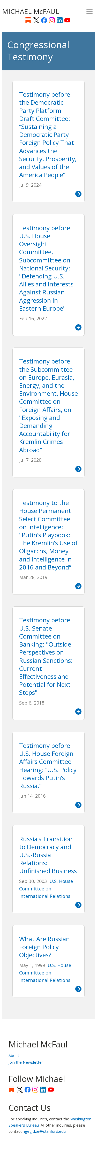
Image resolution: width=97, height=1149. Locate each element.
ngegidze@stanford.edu (44, 1131)
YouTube (67, 20)
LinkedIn (60, 20)
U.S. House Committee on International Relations (46, 888)
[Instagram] (52, 20)
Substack (28, 20)
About (14, 1055)
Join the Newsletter (26, 1062)
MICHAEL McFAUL (30, 11)
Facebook (44, 20)
